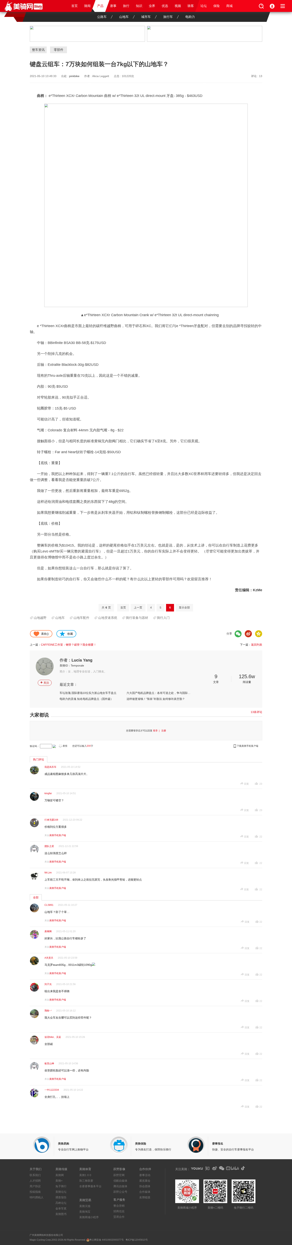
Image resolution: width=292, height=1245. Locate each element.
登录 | (157, 730)
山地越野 (40, 617)
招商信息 (119, 1211)
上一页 (138, 607)
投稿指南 (35, 1191)
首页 (74, 6)
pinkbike (74, 76)
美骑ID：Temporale (72, 665)
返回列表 (256, 644)
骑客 (191, 6)
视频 (178, 6)
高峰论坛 (61, 1202)
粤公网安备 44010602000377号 (106, 1239)
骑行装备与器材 (137, 617)
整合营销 (119, 1205)
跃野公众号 (120, 1191)
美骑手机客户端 (57, 835)
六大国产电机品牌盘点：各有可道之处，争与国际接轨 (158, 692)
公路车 (102, 16)
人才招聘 (35, 1180)
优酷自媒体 (120, 1180)
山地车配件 (81, 617)
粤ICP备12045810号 (137, 1239)
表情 (65, 746)
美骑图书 (61, 1214)
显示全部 (184, 607)
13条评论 (256, 712)
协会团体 (144, 1186)
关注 (44, 682)
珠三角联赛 (86, 1180)
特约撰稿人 (37, 1197)
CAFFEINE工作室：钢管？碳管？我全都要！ (68, 644)
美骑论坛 (61, 1191)
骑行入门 (163, 617)
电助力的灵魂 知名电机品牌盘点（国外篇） (86, 698)
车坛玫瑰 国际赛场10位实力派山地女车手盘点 (88, 692)
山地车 (124, 16)
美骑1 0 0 (85, 1175)
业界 (152, 6)
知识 (139, 6)
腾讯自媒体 (120, 1186)
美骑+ (59, 1180)
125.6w (247, 676)
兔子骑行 (61, 1186)
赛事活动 (144, 1175)
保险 (216, 6)
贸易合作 (119, 1216)
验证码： (34, 746)
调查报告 (61, 1197)
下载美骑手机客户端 (247, 746)
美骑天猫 (84, 1206)
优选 (165, 6)
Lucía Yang (82, 660)
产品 (100, 6)
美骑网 (59, 1175)
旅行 (126, 6)
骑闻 (87, 6)
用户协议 (35, 1186)
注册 (163, 730)
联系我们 (35, 1175)
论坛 (203, 6)
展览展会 (144, 1180)
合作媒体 (144, 1191)
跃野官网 (119, 1175)
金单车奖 (61, 1208)
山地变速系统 (107, 617)
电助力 (190, 16)
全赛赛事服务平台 (90, 1186)
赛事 (113, 6)
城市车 (146, 16)
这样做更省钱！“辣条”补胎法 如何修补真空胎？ (156, 698)
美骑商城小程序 (89, 1217)
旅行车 (168, 16)
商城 (229, 6)
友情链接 (144, 1197)
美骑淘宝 (84, 1211)
